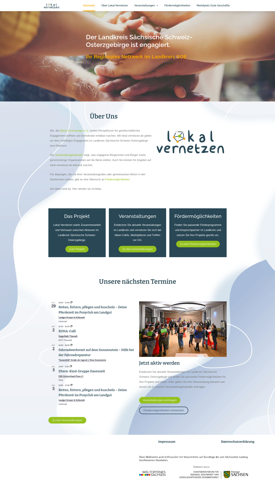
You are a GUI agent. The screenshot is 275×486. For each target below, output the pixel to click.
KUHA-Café (67, 331)
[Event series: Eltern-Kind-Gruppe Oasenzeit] (71, 366)
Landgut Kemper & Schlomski (72, 317)
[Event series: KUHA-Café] (71, 326)
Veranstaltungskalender (69, 154)
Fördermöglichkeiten (117, 179)
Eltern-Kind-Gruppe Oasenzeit (82, 371)
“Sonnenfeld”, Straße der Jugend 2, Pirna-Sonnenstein (82, 360)
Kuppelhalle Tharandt (68, 336)
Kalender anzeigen (58, 408)
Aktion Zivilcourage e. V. (74, 130)
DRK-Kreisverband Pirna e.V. (71, 376)
